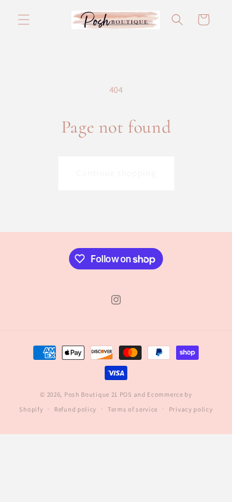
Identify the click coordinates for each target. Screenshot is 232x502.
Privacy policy (191, 409)
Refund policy (75, 409)
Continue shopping (116, 172)
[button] (24, 20)
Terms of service (133, 409)
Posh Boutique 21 (91, 394)
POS (126, 394)
